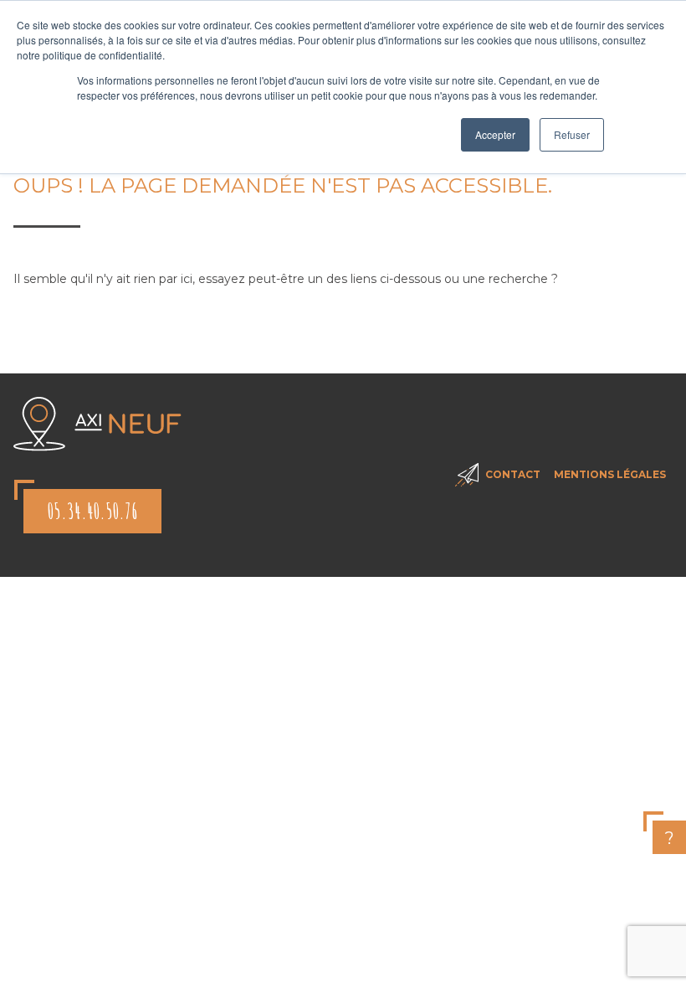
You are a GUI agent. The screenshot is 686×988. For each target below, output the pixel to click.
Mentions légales (610, 474)
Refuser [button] (572, 134)
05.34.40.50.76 (92, 511)
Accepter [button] (495, 134)
